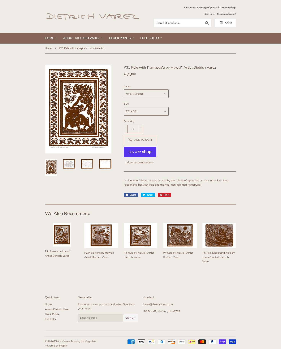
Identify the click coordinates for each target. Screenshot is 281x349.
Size (126, 104)
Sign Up (130, 317)
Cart (228, 22)
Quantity (129, 121)
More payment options (140, 162)
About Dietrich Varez (81, 38)
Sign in (208, 13)
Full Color (150, 38)
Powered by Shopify (56, 345)
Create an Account (226, 13)
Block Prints (120, 38)
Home (49, 38)
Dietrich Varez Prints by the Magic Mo (75, 341)
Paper (127, 86)
